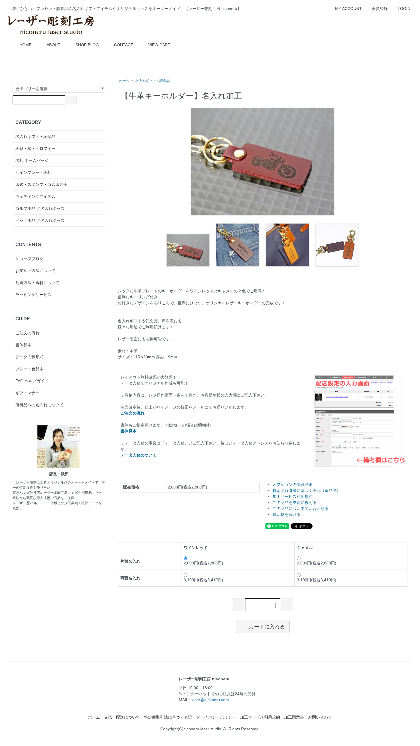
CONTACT (123, 45)
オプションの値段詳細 (293, 484)
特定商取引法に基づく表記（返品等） (307, 490)
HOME (25, 45)
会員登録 (380, 8)
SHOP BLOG (87, 45)
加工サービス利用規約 (293, 496)
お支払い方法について (35, 270)
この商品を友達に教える (295, 502)
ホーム (124, 81)
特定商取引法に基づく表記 (168, 717)
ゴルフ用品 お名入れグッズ (40, 208)
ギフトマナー (27, 393)
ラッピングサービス (33, 294)
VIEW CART (159, 45)
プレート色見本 (29, 369)
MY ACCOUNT (348, 8)
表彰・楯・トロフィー (35, 148)
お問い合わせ (320, 717)
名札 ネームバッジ (32, 160)
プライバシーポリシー (216, 717)
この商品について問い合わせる (301, 508)
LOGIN (404, 8)
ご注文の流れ (27, 333)
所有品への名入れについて (39, 405)
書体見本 (23, 345)
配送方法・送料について (37, 282)
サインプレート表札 (33, 172)
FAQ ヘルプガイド (32, 381)
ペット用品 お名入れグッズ (40, 220)
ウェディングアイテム (35, 196)
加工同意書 (294, 717)
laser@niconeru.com (210, 699)
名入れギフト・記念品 (152, 81)
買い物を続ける (287, 514)
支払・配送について (122, 717)
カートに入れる (267, 626)
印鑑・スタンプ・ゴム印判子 (41, 184)
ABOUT (53, 45)
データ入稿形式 (29, 357)
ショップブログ (29, 258)
